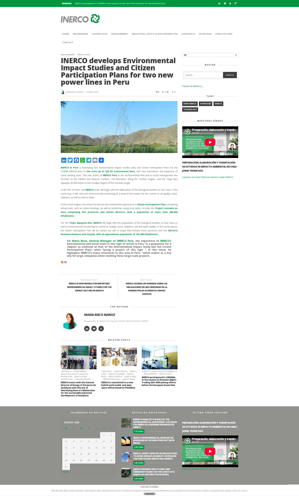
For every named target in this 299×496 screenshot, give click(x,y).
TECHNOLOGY (190, 109)
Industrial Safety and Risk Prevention (74, 375)
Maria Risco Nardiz (74, 92)
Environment (68, 54)
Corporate (66, 371)
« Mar (65, 471)
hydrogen (205, 103)
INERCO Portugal (111, 379)
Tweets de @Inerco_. (192, 86)
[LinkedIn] (219, 3)
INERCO (218, 103)
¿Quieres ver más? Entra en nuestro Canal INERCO (207, 177)
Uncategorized (82, 379)
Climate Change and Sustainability (159, 371)
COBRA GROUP (69, 171)
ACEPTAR (149, 494)
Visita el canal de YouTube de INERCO (201, 468)
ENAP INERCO (189, 103)
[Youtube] (230, 3)
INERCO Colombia (116, 374)
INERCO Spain (80, 376)
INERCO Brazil (121, 371)
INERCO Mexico (115, 376)
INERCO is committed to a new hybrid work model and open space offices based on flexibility (118, 385)
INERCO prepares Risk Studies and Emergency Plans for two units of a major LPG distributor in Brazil (154, 472)
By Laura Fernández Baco (156, 431)
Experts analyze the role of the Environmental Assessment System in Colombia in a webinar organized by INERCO (155, 423)
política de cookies (239, 491)
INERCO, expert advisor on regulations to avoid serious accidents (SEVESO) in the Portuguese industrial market (155, 456)
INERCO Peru (83, 54)
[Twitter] (225, 3)
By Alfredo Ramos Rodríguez (158, 447)
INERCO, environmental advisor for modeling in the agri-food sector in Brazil (153, 440)
